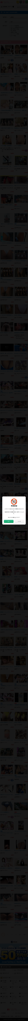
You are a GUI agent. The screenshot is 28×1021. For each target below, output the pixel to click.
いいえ (19, 521)
